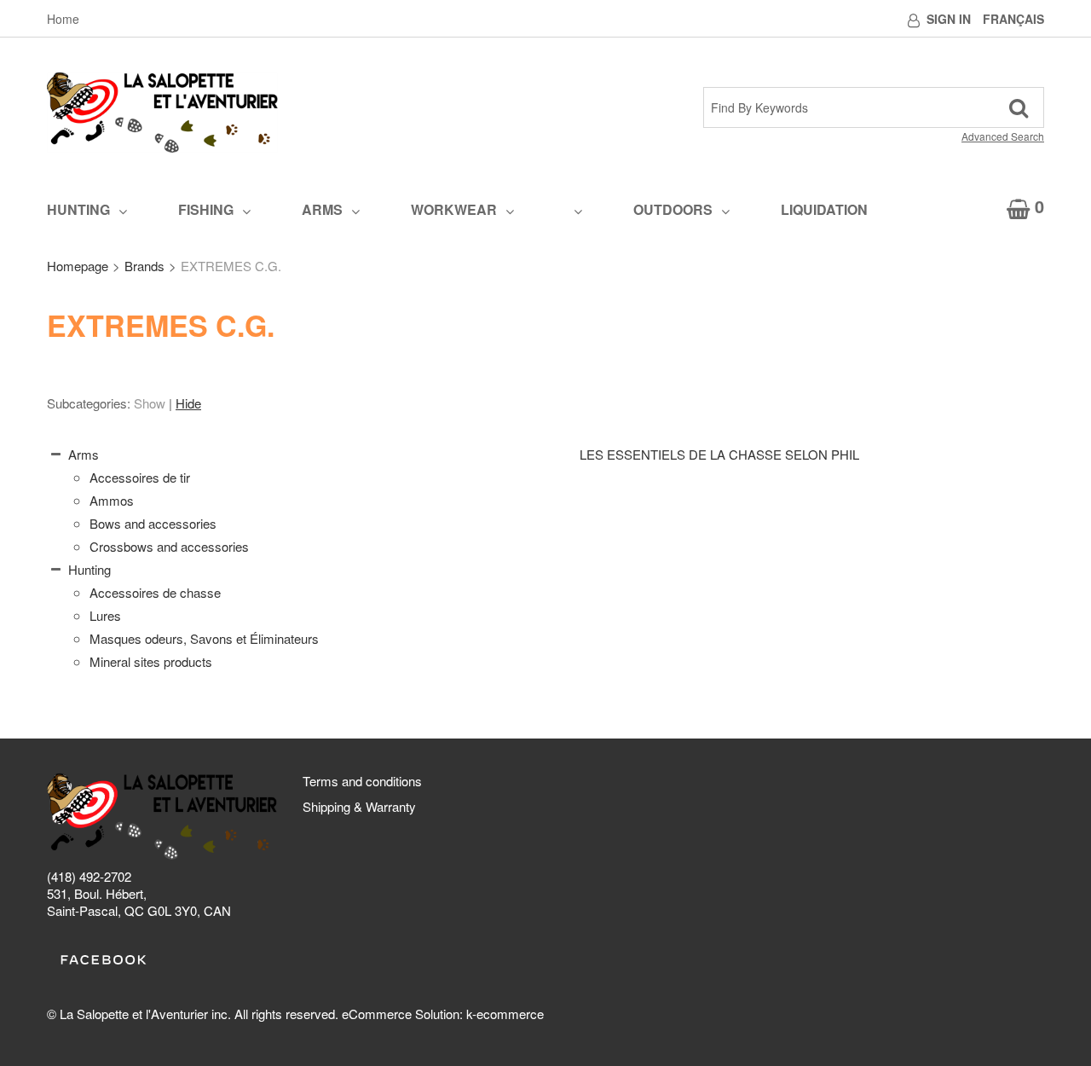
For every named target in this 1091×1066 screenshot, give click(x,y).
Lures (105, 615)
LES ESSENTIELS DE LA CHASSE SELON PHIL (719, 454)
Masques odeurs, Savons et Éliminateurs (204, 638)
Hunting (78, 209)
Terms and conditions (362, 781)
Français (1013, 18)
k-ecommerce (505, 1014)
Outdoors (673, 209)
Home (63, 18)
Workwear (454, 209)
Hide (188, 403)
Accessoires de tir (139, 477)
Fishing (206, 209)
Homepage (77, 266)
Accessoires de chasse (155, 592)
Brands (144, 266)
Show (149, 403)
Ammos (111, 500)
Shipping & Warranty (359, 806)
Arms (322, 209)
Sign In (948, 18)
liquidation (824, 209)
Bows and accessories (152, 523)
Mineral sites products (150, 661)
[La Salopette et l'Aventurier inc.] (162, 112)
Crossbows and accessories (169, 546)
